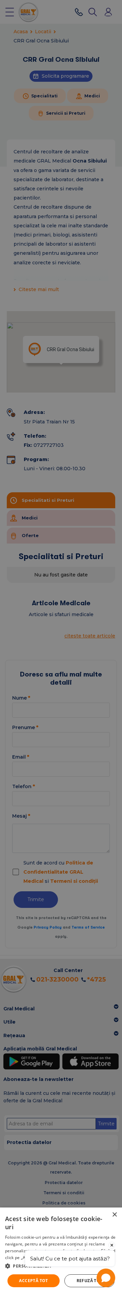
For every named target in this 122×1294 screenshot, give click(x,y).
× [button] (114, 1214)
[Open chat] (106, 1278)
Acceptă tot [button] (33, 1280)
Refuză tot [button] (90, 1280)
